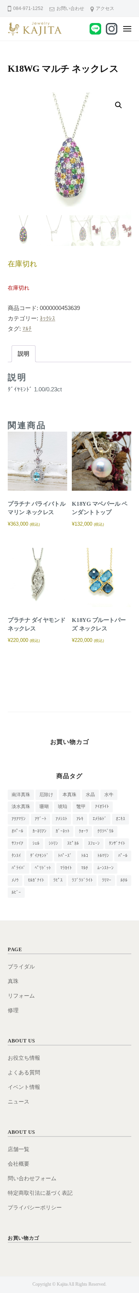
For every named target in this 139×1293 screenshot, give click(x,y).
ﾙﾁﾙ (123, 880)
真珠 (13, 981)
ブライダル (21, 967)
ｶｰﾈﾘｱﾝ (39, 831)
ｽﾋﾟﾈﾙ (73, 843)
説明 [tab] (23, 353)
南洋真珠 (21, 794)
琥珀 (62, 806)
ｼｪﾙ (35, 843)
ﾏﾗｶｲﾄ (66, 868)
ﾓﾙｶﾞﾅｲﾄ (36, 880)
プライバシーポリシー (35, 1208)
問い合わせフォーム (32, 1178)
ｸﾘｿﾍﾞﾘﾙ (105, 831)
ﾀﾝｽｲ (16, 855)
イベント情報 (24, 1087)
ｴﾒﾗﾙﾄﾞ (100, 818)
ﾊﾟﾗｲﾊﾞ (18, 868)
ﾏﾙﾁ (27, 328)
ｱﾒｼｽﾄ (61, 818)
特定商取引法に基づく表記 (40, 1193)
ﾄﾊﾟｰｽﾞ (65, 855)
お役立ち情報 (24, 1058)
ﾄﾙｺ (84, 855)
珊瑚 (44, 806)
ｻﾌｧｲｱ (17, 843)
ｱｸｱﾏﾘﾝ (18, 818)
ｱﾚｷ (79, 818)
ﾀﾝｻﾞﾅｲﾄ (117, 843)
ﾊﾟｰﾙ (122, 855)
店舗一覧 (18, 1149)
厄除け (46, 794)
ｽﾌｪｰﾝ (94, 843)
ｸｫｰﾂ (83, 831)
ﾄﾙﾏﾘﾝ (103, 855)
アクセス (105, 8)
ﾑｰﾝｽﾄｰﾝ (105, 868)
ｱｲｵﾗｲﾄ (102, 806)
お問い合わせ (70, 8)
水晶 (90, 794)
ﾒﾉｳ (15, 880)
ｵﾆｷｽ (120, 818)
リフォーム (21, 996)
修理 (13, 1010)
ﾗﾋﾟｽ (58, 880)
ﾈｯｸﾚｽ (47, 318)
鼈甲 (81, 806)
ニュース (18, 1102)
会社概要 (18, 1164)
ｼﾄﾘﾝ (53, 843)
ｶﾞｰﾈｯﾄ (63, 831)
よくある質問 (24, 1072)
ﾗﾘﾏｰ (106, 880)
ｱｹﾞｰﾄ (40, 818)
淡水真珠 (21, 806)
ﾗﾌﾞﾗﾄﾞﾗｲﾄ (82, 880)
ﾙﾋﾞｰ (16, 892)
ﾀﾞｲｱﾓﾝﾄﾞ (39, 855)
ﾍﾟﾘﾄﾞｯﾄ (43, 868)
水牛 (109, 794)
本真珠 (69, 794)
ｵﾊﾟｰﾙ (17, 831)
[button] (118, 105)
